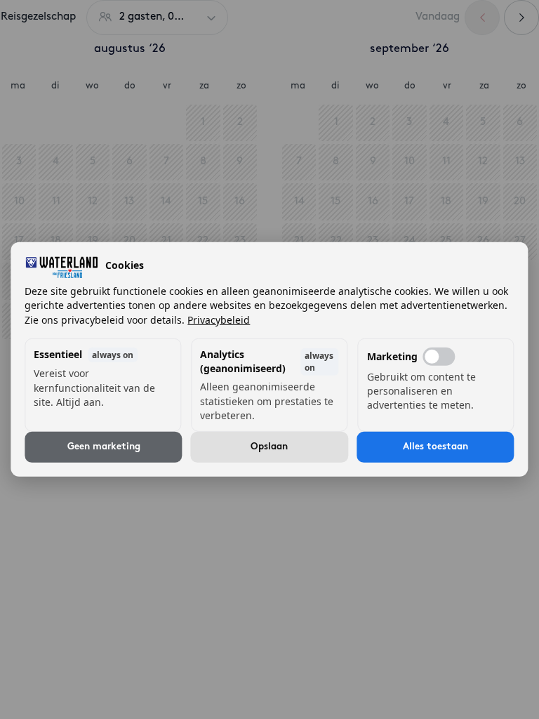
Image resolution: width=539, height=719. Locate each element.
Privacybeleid (218, 319)
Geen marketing (103, 446)
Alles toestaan (435, 446)
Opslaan (269, 446)
